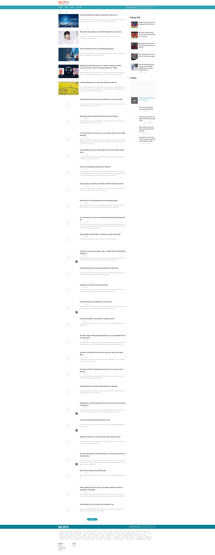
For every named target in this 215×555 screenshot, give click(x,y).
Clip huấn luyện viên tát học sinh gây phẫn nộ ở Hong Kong (99, 268)
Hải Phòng (61, 538)
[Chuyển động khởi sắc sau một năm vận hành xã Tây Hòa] (68, 88)
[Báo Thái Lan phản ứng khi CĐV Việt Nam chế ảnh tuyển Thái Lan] (134, 46)
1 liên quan (86, 137)
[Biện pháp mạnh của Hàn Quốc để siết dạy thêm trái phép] (68, 122)
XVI (66, 533)
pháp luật (61, 531)
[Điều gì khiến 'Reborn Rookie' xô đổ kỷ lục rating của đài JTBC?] (68, 240)
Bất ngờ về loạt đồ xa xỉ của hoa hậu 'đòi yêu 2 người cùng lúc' (100, 437)
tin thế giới (144, 535)
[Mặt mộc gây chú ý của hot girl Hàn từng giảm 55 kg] (68, 510)
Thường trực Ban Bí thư (128, 535)
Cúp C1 (134, 531)
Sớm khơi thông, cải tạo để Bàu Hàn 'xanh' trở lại (96, 302)
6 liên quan (86, 236)
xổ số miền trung (77, 531)
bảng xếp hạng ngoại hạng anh (143, 531)
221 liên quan (149, 122)
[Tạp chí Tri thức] (81, 34)
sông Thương (137, 535)
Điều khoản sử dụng (62, 547)
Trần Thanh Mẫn (139, 537)
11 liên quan (148, 143)
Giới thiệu (60, 545)
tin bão (89, 535)
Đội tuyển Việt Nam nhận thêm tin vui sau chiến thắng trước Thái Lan (147, 34)
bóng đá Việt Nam (120, 538)
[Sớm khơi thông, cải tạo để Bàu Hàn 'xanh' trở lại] (68, 307)
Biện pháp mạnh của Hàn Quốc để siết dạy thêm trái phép (99, 116)
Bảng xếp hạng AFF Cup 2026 (132, 533)
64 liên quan (85, 287)
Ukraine (66, 538)
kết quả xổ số (111, 531)
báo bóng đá (116, 533)
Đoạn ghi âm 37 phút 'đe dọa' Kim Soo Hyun (94, 285)
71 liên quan (85, 492)
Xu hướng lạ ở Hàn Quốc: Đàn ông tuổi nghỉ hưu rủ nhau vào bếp (101, 99)
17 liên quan (85, 34)
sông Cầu (72, 535)
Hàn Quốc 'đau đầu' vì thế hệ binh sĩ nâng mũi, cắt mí (97, 319)
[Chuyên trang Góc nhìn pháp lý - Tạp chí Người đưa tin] (81, 154)
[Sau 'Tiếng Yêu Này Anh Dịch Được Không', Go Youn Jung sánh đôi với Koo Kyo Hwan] (68, 459)
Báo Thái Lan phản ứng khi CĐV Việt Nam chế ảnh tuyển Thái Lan (147, 45)
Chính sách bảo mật (62, 548)
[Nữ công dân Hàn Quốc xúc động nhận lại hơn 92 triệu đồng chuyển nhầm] (68, 155)
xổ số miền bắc (125, 537)
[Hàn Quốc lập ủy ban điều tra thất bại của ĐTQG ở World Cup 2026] (68, 189)
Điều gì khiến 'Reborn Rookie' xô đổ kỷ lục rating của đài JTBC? (100, 234)
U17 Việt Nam (102, 537)
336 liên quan (87, 186)
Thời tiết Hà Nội (77, 538)
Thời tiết (66, 535)
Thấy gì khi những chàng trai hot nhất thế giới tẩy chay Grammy (101, 32)
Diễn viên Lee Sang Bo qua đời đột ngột (93, 470)
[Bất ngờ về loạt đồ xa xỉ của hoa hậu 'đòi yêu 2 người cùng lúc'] (68, 442)
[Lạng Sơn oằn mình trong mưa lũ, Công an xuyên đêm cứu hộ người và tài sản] (134, 140)
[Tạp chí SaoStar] (81, 422)
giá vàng (102, 535)
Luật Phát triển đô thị (129, 538)
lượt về (149, 533)
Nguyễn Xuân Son (68, 531)
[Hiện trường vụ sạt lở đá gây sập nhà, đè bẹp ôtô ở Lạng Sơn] (134, 129)
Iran (113, 538)
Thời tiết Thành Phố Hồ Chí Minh (75, 533)
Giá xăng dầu (86, 533)
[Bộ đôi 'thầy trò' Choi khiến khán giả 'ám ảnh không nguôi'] (68, 206)
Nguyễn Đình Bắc (99, 538)
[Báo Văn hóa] (81, 17)
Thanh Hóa (61, 533)
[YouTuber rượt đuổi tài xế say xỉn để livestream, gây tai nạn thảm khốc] (68, 358)
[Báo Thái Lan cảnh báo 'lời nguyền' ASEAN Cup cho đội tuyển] (134, 119)
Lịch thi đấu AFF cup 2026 (85, 537)
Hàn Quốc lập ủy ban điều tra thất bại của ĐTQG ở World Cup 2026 (101, 184)
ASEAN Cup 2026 (118, 531)
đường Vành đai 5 (148, 537)
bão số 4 (84, 531)
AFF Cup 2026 (95, 537)
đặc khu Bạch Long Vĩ (110, 535)
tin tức (105, 533)
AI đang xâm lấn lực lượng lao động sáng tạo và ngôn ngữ (98, 386)
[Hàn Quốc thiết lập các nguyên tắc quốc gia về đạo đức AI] (68, 20)
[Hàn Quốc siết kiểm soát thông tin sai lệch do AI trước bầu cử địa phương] (68, 375)
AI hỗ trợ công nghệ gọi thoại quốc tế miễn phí (95, 167)
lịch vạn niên (78, 535)
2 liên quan (85, 169)
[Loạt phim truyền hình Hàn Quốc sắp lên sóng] (68, 425)
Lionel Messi (132, 537)
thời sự (144, 533)
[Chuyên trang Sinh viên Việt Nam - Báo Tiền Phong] (81, 51)
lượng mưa (109, 537)
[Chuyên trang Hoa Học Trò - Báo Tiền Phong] (81, 255)
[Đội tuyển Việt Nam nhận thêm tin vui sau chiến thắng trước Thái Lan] (134, 35)
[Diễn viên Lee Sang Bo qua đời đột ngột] (68, 476)
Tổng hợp (74, 545)
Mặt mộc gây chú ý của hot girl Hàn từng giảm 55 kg (97, 504)
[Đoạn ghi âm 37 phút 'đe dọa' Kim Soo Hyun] (68, 290)
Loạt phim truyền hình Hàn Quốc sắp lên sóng (95, 420)
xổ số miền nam (95, 531)
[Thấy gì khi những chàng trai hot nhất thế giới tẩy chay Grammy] (68, 37)
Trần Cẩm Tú (75, 537)
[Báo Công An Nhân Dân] (82, 85)
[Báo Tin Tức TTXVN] (81, 101)
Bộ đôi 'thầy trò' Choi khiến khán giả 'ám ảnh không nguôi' (99, 200)
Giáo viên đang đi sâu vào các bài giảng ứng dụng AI (97, 49)
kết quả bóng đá (116, 537)
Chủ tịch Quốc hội (127, 531)
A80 (141, 533)
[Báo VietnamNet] (81, 137)
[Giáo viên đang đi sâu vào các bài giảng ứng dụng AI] (68, 54)
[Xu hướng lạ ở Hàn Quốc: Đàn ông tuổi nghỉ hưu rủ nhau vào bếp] (68, 105)
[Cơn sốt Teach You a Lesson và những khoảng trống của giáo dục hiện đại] (68, 223)
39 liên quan (85, 222)
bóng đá (110, 533)
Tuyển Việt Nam (96, 535)
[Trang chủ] (63, 3)
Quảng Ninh (92, 533)
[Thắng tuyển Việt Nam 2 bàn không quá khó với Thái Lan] (134, 24)
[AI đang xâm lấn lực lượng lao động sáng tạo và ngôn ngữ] (68, 392)
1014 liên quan (86, 118)
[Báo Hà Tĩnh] (82, 304)
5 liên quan (85, 407)
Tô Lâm (71, 538)
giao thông (119, 535)
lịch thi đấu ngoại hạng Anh (65, 537)
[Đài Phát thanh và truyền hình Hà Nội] (141, 122)
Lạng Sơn (84, 535)
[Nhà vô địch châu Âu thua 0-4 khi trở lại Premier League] (134, 56)
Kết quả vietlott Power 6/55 (88, 538)
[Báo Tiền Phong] (140, 102)
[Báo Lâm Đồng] (81, 70)
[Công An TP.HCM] (81, 492)
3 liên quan (86, 70)
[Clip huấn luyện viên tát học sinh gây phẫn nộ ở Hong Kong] (68, 274)
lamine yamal (103, 531)
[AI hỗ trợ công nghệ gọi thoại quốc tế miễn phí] (68, 172)
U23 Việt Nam (100, 533)
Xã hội (89, 531)
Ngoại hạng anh (108, 538)
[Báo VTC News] (82, 186)
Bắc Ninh (123, 533)
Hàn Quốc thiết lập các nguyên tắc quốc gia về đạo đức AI (98, 15)
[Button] (156, 7)
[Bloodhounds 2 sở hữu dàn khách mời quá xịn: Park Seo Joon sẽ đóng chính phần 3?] (68, 409)
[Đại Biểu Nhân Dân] (81, 222)
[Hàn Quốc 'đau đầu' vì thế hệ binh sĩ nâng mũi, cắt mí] (68, 324)
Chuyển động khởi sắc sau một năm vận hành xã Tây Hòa (98, 82)
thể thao (61, 535)
